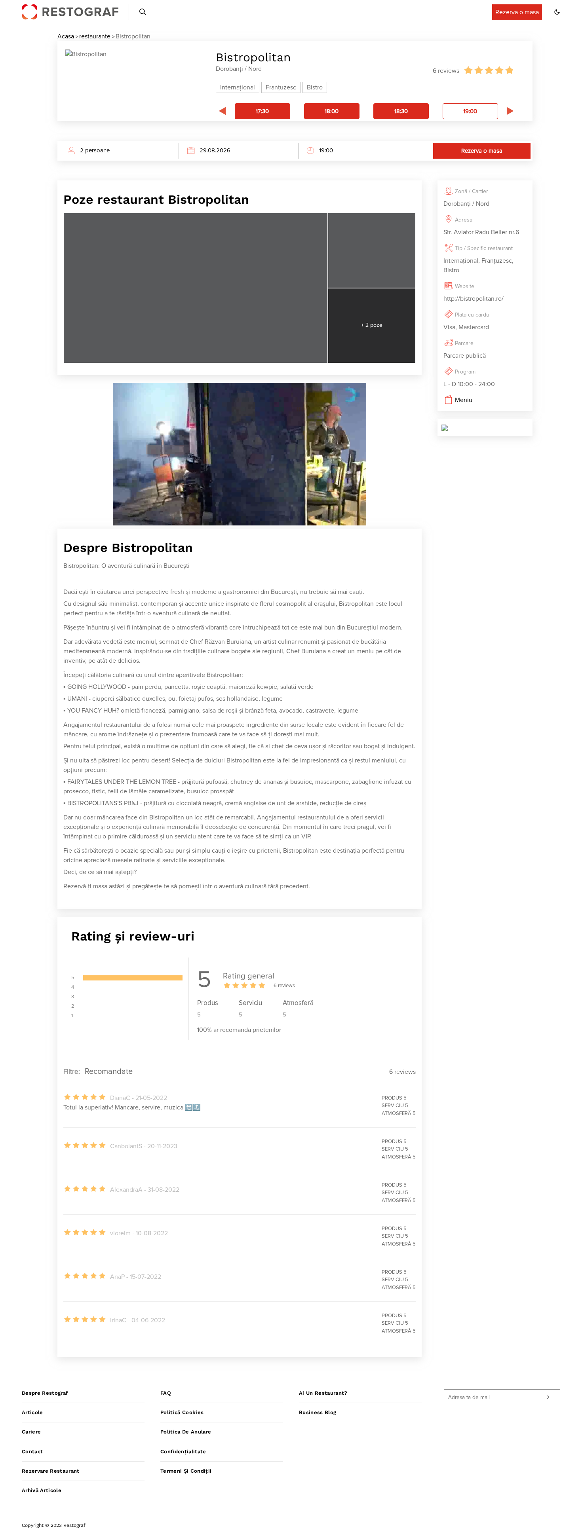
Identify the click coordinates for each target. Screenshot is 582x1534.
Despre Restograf (45, 1393)
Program (465, 372)
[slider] (488, 70)
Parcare (464, 343)
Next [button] (510, 110)
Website (464, 286)
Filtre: (71, 1072)
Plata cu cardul (473, 315)
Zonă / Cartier (471, 191)
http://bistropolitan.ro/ (473, 299)
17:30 (262, 111)
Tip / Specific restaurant (484, 248)
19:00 (470, 111)
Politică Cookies (182, 1412)
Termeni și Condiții (185, 1471)
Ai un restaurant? (323, 1393)
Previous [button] (221, 110)
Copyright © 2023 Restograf (54, 1525)
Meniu (463, 400)
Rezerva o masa (481, 151)
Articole (32, 1412)
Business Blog (317, 1412)
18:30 (401, 111)
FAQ (165, 1393)
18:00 (332, 111)
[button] (557, 12)
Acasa (65, 36)
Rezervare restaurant (51, 1471)
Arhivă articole (41, 1490)
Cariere (31, 1432)
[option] (262, 111)
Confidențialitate (183, 1451)
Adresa (463, 220)
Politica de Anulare (185, 1432)
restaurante (94, 36)
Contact (32, 1451)
